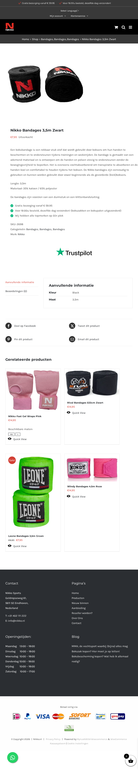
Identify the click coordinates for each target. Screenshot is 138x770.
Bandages (32, 229)
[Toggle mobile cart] (116, 27)
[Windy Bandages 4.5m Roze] (92, 468)
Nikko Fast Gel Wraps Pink (25, 416)
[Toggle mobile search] (123, 27)
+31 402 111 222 (17, 615)
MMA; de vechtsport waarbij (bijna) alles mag (100, 646)
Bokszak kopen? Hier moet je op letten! (96, 651)
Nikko (21, 234)
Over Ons (77, 618)
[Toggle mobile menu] (131, 27)
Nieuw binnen (80, 603)
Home (75, 593)
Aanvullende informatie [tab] (19, 282)
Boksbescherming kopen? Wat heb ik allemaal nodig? (100, 659)
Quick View (20, 439)
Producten (78, 598)
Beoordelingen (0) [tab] (16, 291)
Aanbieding (79, 608)
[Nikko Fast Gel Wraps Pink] (33, 390)
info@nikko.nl (16, 620)
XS (11, 434)
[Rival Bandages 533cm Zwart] (92, 383)
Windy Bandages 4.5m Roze (84, 486)
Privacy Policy (53, 739)
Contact (76, 623)
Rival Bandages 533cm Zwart (85, 402)
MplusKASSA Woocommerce (92, 739)
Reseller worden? (82, 613)
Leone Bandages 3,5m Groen (26, 536)
